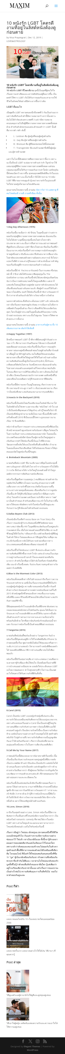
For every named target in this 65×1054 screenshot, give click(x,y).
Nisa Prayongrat (18, 37)
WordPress (32, 1049)
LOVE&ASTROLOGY (15, 41)
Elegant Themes (32, 1046)
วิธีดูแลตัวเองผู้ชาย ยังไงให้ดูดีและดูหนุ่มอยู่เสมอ (28, 995)
